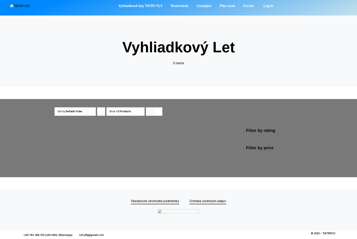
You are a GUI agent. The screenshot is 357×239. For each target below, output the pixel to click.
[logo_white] (20, 6)
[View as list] (158, 112)
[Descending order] (101, 111)
